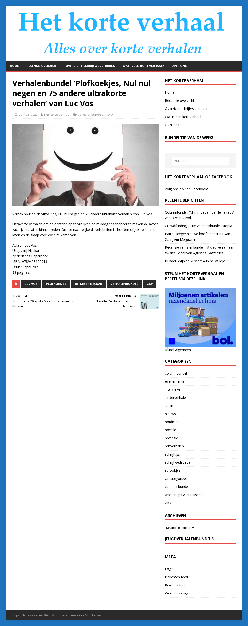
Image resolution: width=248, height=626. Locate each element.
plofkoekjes (56, 284)
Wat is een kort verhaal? (143, 66)
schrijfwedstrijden (179, 462)
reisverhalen (174, 446)
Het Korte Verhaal (57, 114)
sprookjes (172, 470)
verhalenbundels (90, 114)
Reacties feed (175, 585)
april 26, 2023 (28, 114)
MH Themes (93, 615)
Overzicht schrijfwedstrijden (90, 66)
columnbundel (176, 373)
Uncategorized (176, 478)
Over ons (179, 66)
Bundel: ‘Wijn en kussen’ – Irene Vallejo (195, 261)
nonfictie (171, 422)
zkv (150, 284)
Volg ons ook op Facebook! (186, 189)
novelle (170, 430)
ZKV (168, 503)
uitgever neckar (88, 284)
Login (169, 569)
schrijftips (172, 454)
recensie (171, 438)
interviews (173, 389)
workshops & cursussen (183, 495)
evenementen (175, 381)
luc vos (31, 284)
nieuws (170, 414)
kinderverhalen (176, 397)
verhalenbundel (124, 284)
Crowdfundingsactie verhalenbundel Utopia (198, 225)
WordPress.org (176, 593)
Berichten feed (176, 577)
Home (14, 66)
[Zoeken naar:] (200, 161)
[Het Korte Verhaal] (124, 58)
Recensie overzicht (42, 66)
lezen (169, 405)
